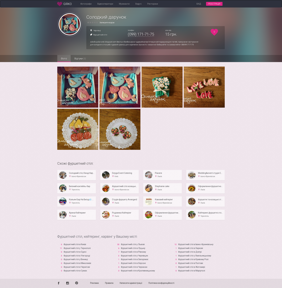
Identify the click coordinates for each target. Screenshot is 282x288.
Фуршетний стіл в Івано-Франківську (195, 244)
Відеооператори (105, 4)
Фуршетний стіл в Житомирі (191, 267)
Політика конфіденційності (161, 283)
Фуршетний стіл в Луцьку (133, 248)
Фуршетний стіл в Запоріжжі (134, 259)
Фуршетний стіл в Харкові (190, 248)
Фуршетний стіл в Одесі (75, 252)
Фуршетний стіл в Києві (75, 244)
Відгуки (80, 58)
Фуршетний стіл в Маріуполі (191, 270)
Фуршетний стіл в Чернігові (77, 267)
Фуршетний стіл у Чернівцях (134, 255)
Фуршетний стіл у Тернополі (77, 248)
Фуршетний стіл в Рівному (133, 252)
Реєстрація (214, 4)
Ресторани (152, 4)
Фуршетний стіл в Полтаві (190, 263)
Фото (64, 58)
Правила (109, 283)
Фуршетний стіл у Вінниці (76, 259)
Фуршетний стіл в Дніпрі (190, 252)
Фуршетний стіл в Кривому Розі (193, 259)
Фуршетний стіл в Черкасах (134, 267)
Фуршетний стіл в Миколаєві (77, 263)
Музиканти (124, 4)
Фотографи (86, 4)
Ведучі (138, 4)
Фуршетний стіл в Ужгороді (77, 255)
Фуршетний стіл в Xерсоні (133, 263)
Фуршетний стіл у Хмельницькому (194, 255)
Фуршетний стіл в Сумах (75, 270)
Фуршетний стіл (100, 35)
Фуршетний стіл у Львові (133, 244)
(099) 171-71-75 (141, 34)
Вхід (199, 4)
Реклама (94, 283)
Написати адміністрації (131, 283)
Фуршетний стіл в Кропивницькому (138, 270)
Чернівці (97, 30)
